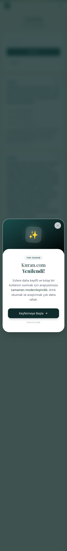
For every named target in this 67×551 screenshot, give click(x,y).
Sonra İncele (33, 322)
